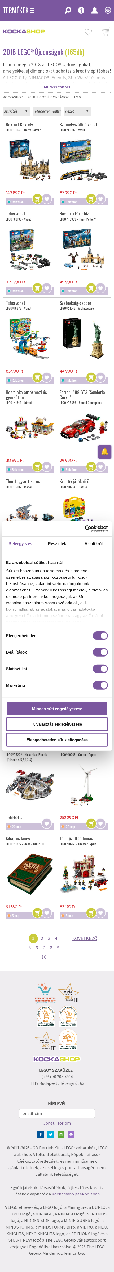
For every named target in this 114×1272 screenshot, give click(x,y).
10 (44, 957)
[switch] (100, 652)
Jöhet (49, 1123)
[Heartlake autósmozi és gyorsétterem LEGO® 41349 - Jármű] (30, 428)
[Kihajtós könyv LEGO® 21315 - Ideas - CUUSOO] (30, 874)
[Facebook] (41, 1134)
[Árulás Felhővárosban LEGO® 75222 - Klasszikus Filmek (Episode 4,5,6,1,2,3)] (30, 784)
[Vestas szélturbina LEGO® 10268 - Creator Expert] (84, 784)
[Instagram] (62, 1134)
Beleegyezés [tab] (20, 543)
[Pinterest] (72, 1134)
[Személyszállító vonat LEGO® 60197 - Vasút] (84, 160)
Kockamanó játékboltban (76, 1194)
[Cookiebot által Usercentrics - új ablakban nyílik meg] (85, 528)
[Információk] (80, 12)
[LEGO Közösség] (106, 12)
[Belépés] (94, 12)
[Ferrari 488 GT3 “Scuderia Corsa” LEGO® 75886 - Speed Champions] (84, 428)
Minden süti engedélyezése (57, 708)
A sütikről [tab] (94, 543)
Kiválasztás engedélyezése (57, 724)
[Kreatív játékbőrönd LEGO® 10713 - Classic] (84, 517)
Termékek (16, 10)
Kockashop (13, 97)
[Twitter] (51, 1134)
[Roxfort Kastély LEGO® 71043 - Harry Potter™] (30, 160)
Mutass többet (57, 87)
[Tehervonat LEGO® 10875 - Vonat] (30, 338)
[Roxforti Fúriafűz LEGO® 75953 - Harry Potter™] (84, 249)
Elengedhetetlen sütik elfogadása (57, 739)
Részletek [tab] (57, 543)
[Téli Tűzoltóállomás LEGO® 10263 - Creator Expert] (84, 874)
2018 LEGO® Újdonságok (48, 97)
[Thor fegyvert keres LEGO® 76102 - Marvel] (30, 517)
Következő (84, 938)
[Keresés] (68, 12)
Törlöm (64, 1123)
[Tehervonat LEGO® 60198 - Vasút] (30, 249)
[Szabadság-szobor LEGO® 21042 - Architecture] (84, 338)
